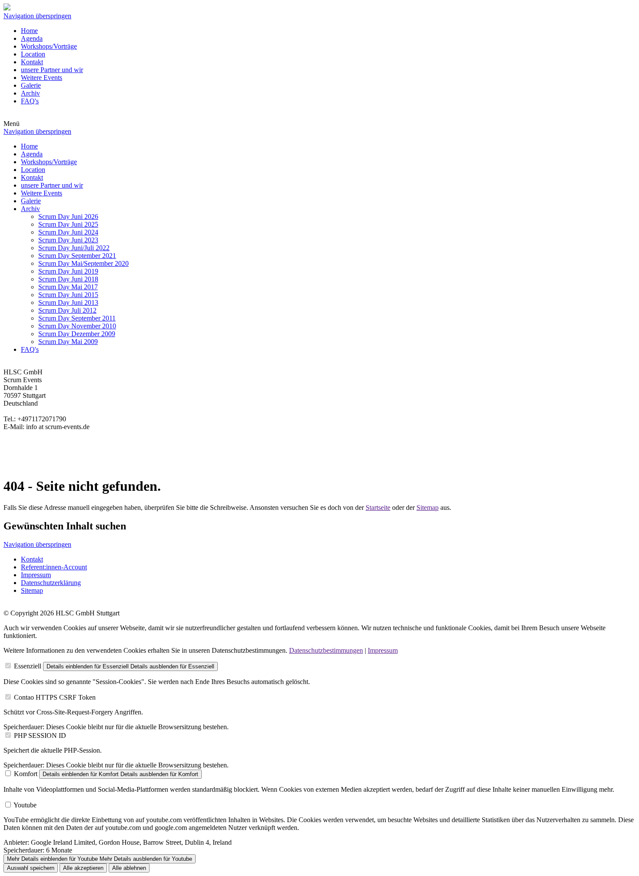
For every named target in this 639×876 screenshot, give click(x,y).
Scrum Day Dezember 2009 (76, 333)
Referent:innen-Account (54, 567)
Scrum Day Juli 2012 (67, 310)
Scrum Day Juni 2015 (68, 294)
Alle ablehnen (129, 868)
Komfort (25, 773)
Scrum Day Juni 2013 (68, 302)
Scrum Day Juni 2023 (68, 240)
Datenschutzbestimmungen (326, 650)
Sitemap (427, 507)
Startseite (378, 507)
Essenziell (27, 666)
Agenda (32, 38)
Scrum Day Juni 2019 (68, 271)
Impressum (36, 574)
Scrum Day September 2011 (77, 318)
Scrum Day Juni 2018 (68, 279)
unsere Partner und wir (52, 69)
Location (33, 54)
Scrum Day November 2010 (77, 326)
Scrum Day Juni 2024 (68, 232)
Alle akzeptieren (83, 868)
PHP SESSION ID (40, 735)
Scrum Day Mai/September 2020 (83, 263)
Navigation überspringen (37, 16)
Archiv (30, 93)
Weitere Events (41, 77)
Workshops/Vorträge (49, 46)
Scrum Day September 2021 (77, 255)
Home (29, 30)
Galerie (31, 85)
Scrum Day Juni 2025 (68, 224)
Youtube (25, 805)
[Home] (6, 8)
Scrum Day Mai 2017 (68, 287)
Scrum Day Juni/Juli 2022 (74, 247)
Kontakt (32, 62)
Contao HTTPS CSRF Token (55, 697)
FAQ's (30, 101)
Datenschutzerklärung (51, 582)
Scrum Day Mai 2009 (68, 341)
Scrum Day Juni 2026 (68, 216)
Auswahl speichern (30, 868)
